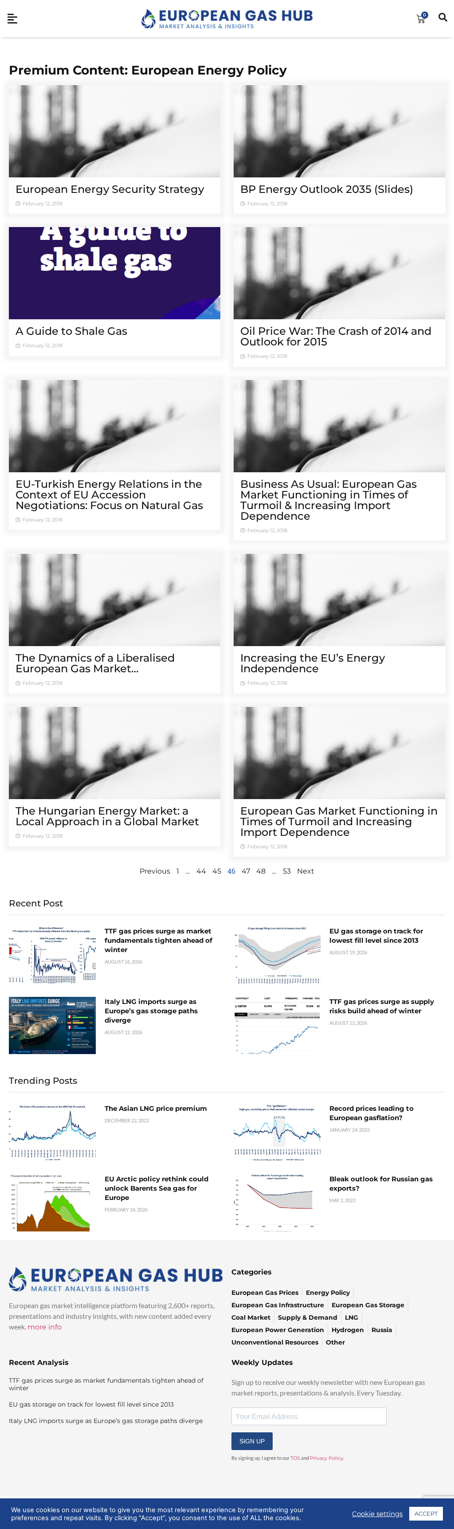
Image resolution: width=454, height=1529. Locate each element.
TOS (295, 1458)
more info (44, 1327)
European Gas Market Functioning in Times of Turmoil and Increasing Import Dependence (339, 821)
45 (216, 871)
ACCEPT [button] (426, 1513)
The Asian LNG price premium (156, 1108)
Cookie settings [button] (377, 1514)
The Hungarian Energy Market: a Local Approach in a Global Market (107, 816)
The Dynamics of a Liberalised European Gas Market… (95, 663)
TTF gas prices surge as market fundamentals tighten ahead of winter (158, 940)
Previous (155, 871)
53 (287, 871)
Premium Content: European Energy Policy (148, 70)
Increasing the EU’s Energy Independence (312, 663)
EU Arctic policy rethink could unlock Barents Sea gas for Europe (156, 1188)
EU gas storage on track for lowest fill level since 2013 (91, 1404)
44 (201, 871)
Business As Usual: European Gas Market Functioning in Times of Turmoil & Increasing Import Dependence (328, 500)
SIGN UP (252, 1441)
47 (246, 871)
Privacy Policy (326, 1458)
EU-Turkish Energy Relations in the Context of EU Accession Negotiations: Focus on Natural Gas (109, 495)
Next (305, 871)
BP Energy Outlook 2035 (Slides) (326, 189)
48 (261, 871)
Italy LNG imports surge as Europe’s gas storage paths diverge (151, 1010)
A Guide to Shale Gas (71, 331)
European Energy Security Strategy (110, 189)
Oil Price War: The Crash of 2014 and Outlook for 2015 (335, 336)
